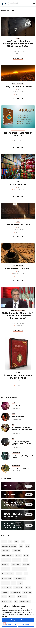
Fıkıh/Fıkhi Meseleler (19, 130)
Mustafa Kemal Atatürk (19, 569)
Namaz (19, 574)
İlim (16, 601)
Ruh (13, 583)
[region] (18, 615)
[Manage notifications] (4, 623)
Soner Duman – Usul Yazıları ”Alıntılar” (18, 134)
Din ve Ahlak (16, 406)
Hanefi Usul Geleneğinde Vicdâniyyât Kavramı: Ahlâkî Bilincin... (22, 443)
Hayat (26, 555)
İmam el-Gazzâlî (25, 601)
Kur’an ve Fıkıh (18, 184)
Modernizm (5, 569)
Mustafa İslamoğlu (7, 574)
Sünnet (28, 587)
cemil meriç (5, 550)
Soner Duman (18, 587)
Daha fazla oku (18, 58)
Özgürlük (11, 597)
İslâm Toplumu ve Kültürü (18, 224)
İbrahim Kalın (22, 597)
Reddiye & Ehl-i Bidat (20, 310)
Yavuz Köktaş (27, 592)
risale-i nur (5, 583)
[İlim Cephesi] (9, 3)
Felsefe (18, 372)
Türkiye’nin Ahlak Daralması (18, 86)
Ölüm (3, 597)
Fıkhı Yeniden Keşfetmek (18, 268)
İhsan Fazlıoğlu (6, 601)
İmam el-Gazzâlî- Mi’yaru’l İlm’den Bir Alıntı (18, 376)
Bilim (27, 546)
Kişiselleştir (9, 624)
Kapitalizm (5, 564)
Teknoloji (4, 592)
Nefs (26, 574)
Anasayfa (6, 10)
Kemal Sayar (15, 564)
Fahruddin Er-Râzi (7, 555)
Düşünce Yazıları (16, 83)
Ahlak (4, 541)
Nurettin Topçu (6, 578)
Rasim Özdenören (20, 578)
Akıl (10, 541)
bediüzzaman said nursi (9, 546)
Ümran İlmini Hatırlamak (20, 468)
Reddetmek (25, 624)
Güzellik (18, 555)
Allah (16, 541)
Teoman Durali (15, 592)
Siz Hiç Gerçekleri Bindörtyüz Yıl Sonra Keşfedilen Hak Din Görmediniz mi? (18, 315)
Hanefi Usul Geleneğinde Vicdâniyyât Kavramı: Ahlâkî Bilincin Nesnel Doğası (18, 43)
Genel (22, 83)
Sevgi (19, 583)
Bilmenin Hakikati (18, 417)
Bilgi (21, 546)
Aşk (23, 541)
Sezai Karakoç (6, 587)
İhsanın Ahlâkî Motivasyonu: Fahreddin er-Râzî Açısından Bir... (22, 429)
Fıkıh (13, 10)
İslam (18, 38)
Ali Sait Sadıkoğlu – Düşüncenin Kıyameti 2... (22, 456)
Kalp (25, 560)
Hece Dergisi (6, 560)
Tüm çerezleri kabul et (18, 620)
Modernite (26, 564)
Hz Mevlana (17, 560)
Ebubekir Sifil (16, 550)
